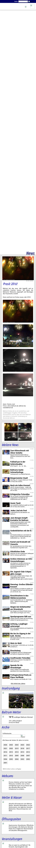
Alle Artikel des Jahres (18, 683)
